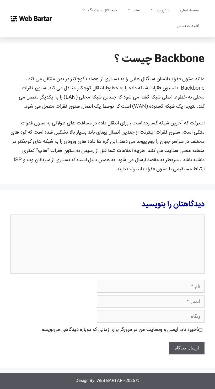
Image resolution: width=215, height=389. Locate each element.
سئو (137, 10)
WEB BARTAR (109, 381)
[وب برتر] (31, 18)
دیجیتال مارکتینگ (102, 10)
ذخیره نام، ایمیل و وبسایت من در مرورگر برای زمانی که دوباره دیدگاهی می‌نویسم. (119, 330)
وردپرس (163, 10)
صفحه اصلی (189, 10)
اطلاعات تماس (188, 26)
